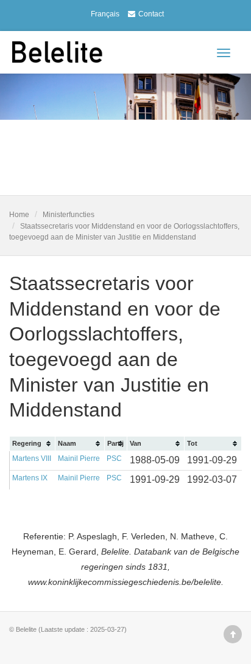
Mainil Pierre (79, 458)
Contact (151, 14)
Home (19, 214)
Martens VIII (31, 458)
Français (105, 14)
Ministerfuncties (68, 214)
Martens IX (30, 478)
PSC (114, 458)
